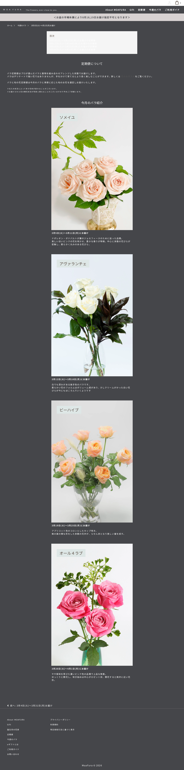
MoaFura (87, 765)
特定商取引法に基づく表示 (62, 729)
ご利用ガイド (13, 749)
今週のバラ (22, 25)
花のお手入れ (128, 76)
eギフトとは (13, 744)
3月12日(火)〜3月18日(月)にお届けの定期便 (73, 43)
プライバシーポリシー (60, 719)
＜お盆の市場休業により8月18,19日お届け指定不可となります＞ (92, 17)
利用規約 (54, 724)
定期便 (10, 734)
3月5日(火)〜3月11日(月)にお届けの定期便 (73, 40)
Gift (9, 724)
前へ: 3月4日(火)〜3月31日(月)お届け (31, 705)
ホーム (9, 25)
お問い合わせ (13, 754)
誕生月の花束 (13, 729)
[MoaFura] (12, 9)
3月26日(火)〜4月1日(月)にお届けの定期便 (73, 49)
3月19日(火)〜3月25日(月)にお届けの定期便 (73, 46)
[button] (170, 3)
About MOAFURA (16, 719)
